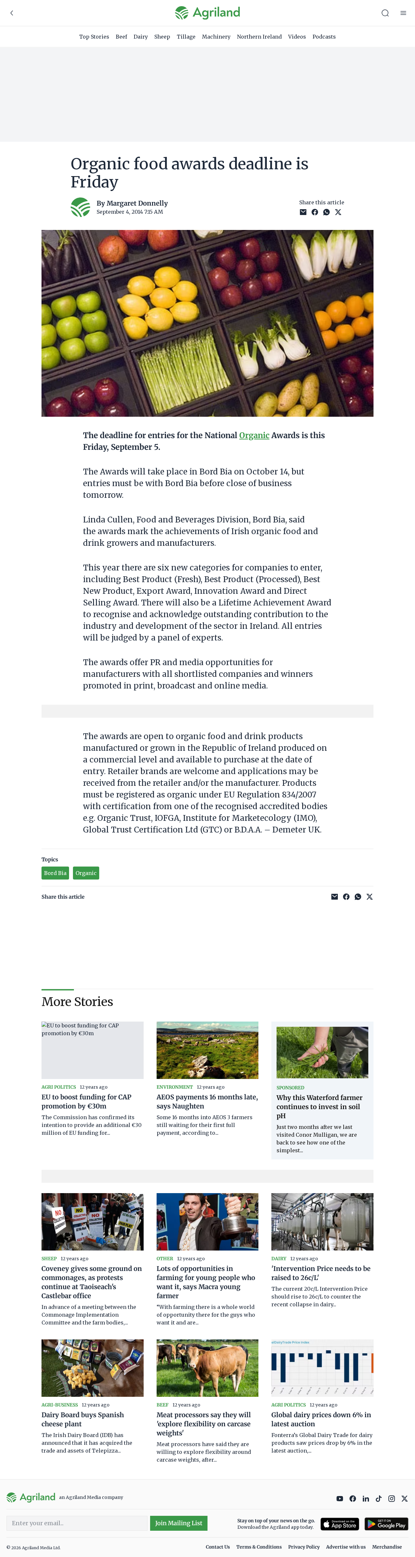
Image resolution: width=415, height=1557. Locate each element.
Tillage (186, 36)
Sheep (162, 36)
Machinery (216, 36)
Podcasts (324, 36)
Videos (297, 36)
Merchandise (387, 1547)
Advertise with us (346, 1547)
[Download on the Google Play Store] (386, 1524)
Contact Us (218, 1547)
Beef (121, 36)
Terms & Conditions (259, 1547)
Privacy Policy (304, 1547)
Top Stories (94, 36)
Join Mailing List (178, 1523)
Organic (254, 435)
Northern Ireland (259, 36)
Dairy (141, 36)
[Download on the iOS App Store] (339, 1524)
